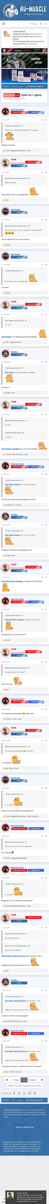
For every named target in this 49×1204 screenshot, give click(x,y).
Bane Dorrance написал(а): (16, 178)
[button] (4, 23)
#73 (46, 709)
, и (18, 151)
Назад (16, 1080)
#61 (46, 120)
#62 (46, 172)
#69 (46, 525)
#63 (46, 220)
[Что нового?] (41, 24)
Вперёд (32, 1080)
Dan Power (9, 99)
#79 (46, 990)
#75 (46, 788)
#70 (46, 577)
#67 (46, 414)
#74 (46, 740)
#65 (46, 314)
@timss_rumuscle (29, 44)
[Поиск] (46, 24)
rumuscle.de (35, 34)
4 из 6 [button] (24, 1080)
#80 (46, 1041)
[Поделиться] (42, 119)
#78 (46, 928)
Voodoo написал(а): (13, 433)
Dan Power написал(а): (14, 321)
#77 (46, 878)
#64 (46, 264)
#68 (46, 474)
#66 (46, 362)
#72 (46, 662)
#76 (46, 836)
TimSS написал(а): (13, 126)
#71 (46, 609)
